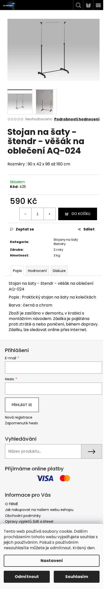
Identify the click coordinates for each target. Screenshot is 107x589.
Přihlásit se (22, 404)
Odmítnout (27, 576)
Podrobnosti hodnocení (77, 119)
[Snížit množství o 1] (26, 214)
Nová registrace (18, 417)
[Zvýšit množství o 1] (49, 214)
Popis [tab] (17, 270)
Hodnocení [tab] (37, 270)
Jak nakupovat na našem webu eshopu (39, 509)
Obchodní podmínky (23, 515)
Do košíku (81, 213)
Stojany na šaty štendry (66, 241)
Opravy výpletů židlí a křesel (29, 521)
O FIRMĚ (11, 503)
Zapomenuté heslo (21, 423)
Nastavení (52, 560)
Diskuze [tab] (59, 270)
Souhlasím (76, 576)
